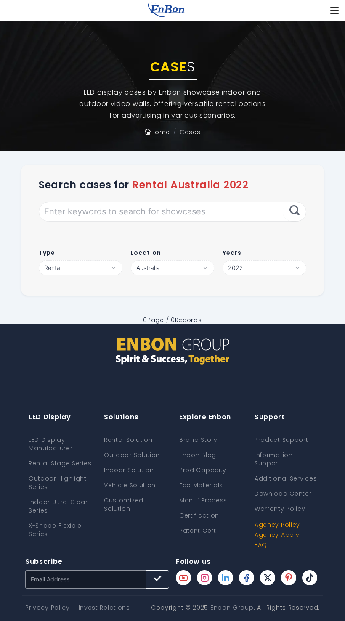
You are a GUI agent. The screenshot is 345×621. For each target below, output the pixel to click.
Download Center (283, 493)
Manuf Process (203, 500)
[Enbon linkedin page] (225, 577)
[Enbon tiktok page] (309, 577)
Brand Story (198, 440)
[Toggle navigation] (334, 10)
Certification (199, 515)
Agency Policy (277, 525)
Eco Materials (201, 485)
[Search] (294, 211)
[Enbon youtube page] (183, 577)
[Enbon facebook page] (246, 577)
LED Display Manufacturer (50, 444)
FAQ (261, 545)
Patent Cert (197, 530)
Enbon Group (232, 607)
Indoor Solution (129, 470)
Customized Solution (123, 504)
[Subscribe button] (157, 579)
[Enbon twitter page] (267, 577)
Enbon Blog (197, 455)
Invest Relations (104, 607)
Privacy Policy (47, 607)
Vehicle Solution (130, 485)
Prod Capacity (202, 470)
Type (47, 252)
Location (146, 252)
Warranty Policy (280, 509)
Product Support (281, 440)
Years (232, 252)
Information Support (274, 459)
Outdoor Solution (132, 455)
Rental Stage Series (60, 463)
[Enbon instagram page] (204, 577)
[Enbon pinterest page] (288, 577)
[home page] (166, 10)
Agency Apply (277, 535)
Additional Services (286, 478)
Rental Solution (128, 440)
